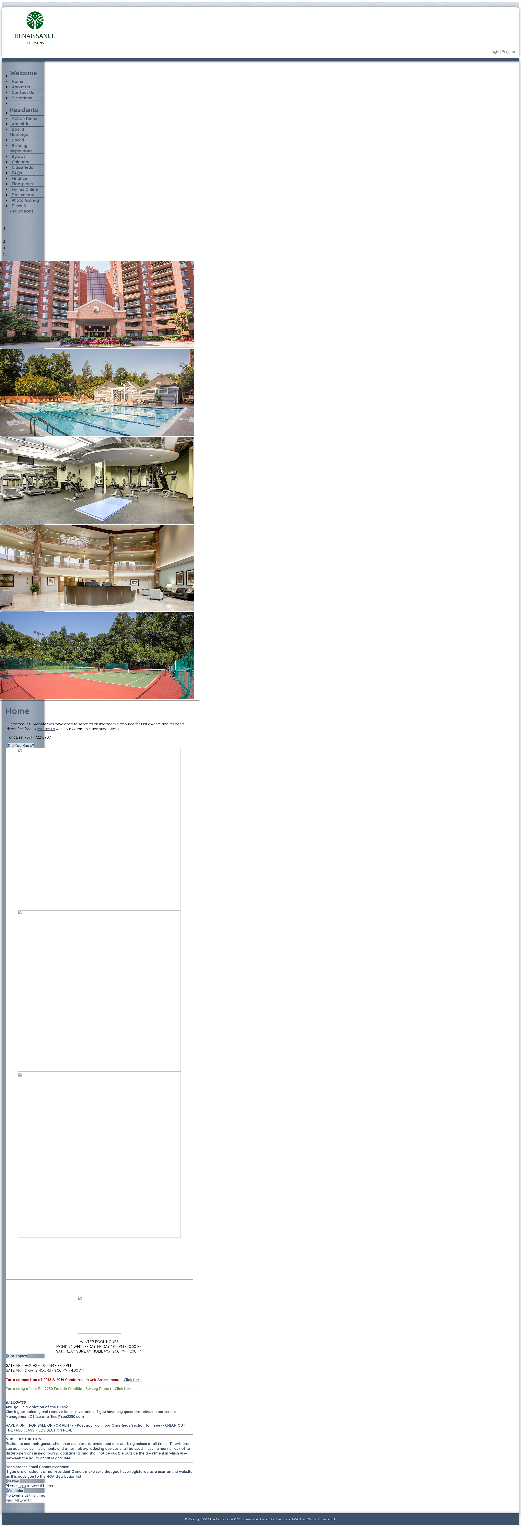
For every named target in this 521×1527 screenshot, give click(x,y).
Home (17, 81)
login (22, 1485)
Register (508, 51)
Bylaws (18, 156)
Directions (22, 97)
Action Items (24, 118)
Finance (19, 178)
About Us (21, 86)
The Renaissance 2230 (225, 1519)
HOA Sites (299, 1519)
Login (494, 51)
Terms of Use (317, 1519)
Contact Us (23, 92)
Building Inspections (21, 148)
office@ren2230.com (65, 1416)
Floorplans (22, 183)
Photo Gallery (25, 200)
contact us (46, 729)
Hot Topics (17, 1356)
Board (18, 140)
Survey (14, 1481)
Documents (23, 194)
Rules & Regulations (21, 208)
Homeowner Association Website (264, 1519)
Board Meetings (19, 132)
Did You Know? (21, 745)
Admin (332, 1519)
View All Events (18, 1500)
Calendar (21, 161)
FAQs (17, 172)
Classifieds (22, 167)
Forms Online (25, 189)
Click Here (133, 1379)
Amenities (22, 123)
